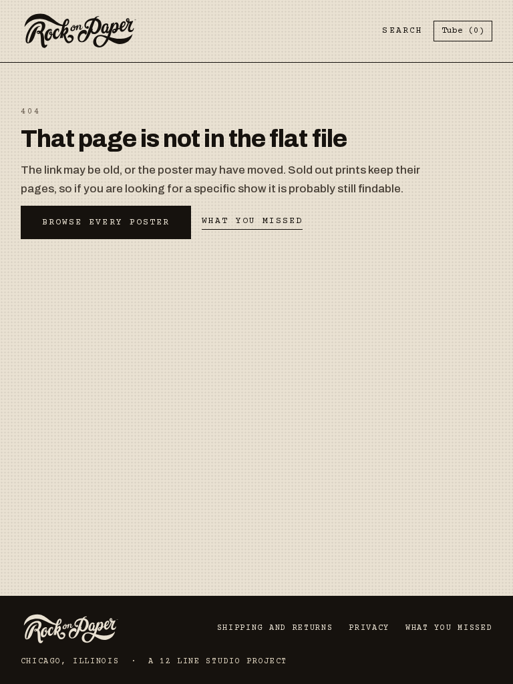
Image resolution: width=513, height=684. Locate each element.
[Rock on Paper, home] (80, 31)
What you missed (252, 221)
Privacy (369, 628)
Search (402, 30)
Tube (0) (463, 30)
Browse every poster (106, 222)
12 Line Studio (200, 661)
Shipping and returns (275, 628)
